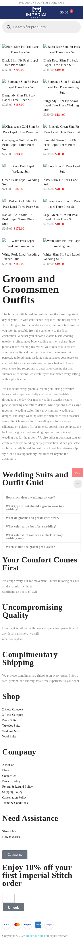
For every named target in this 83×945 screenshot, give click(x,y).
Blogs (5, 770)
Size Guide (9, 831)
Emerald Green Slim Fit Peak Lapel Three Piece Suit (59, 145)
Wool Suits (9, 736)
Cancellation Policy (14, 797)
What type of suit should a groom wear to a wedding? (35, 507)
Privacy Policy (11, 781)
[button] (41, 497)
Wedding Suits (11, 731)
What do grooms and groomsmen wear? (32, 518)
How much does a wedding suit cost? (30, 497)
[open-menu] (10, 12)
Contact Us (9, 776)
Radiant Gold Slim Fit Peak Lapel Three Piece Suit (18, 219)
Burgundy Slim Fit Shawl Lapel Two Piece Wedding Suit (61, 105)
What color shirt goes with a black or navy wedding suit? (34, 536)
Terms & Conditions (15, 803)
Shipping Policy (12, 792)
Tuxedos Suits (11, 725)
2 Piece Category (12, 709)
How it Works (11, 837)
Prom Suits (9, 720)
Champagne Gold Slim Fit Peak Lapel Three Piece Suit (20, 145)
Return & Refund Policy (17, 786)
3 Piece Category (12, 714)
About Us (8, 765)
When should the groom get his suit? (30, 547)
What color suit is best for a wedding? (31, 526)
